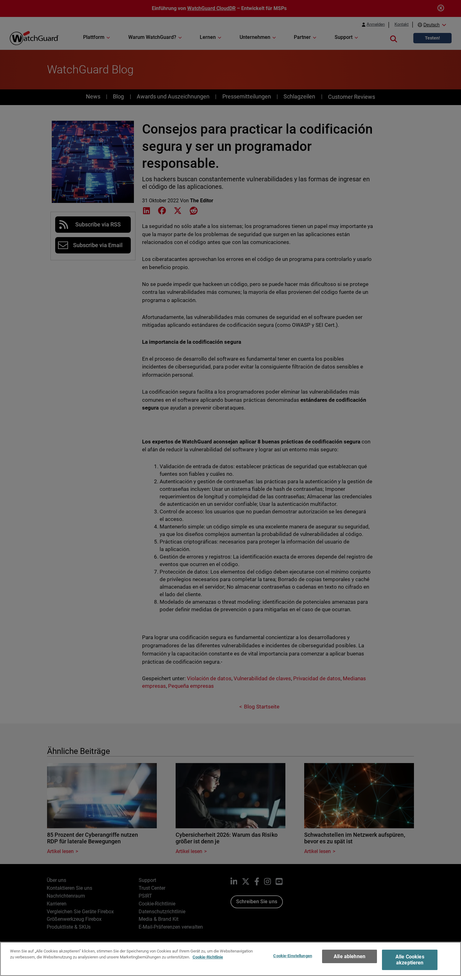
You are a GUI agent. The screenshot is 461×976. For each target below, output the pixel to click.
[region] (230, 959)
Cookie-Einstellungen (292, 955)
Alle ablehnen (349, 956)
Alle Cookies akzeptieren (409, 960)
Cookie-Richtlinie (208, 957)
